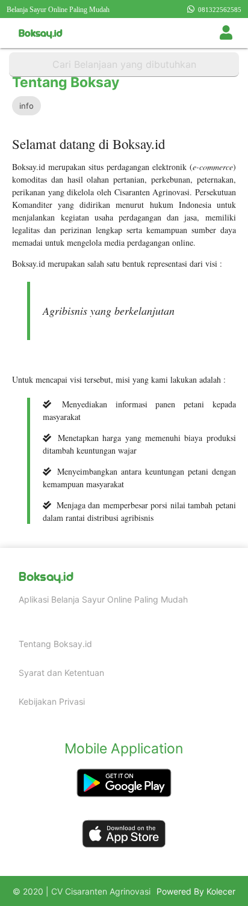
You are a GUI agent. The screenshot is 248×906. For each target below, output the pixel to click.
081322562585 (217, 9)
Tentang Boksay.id (55, 644)
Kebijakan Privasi (52, 701)
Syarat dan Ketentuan (61, 672)
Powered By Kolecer (196, 891)
